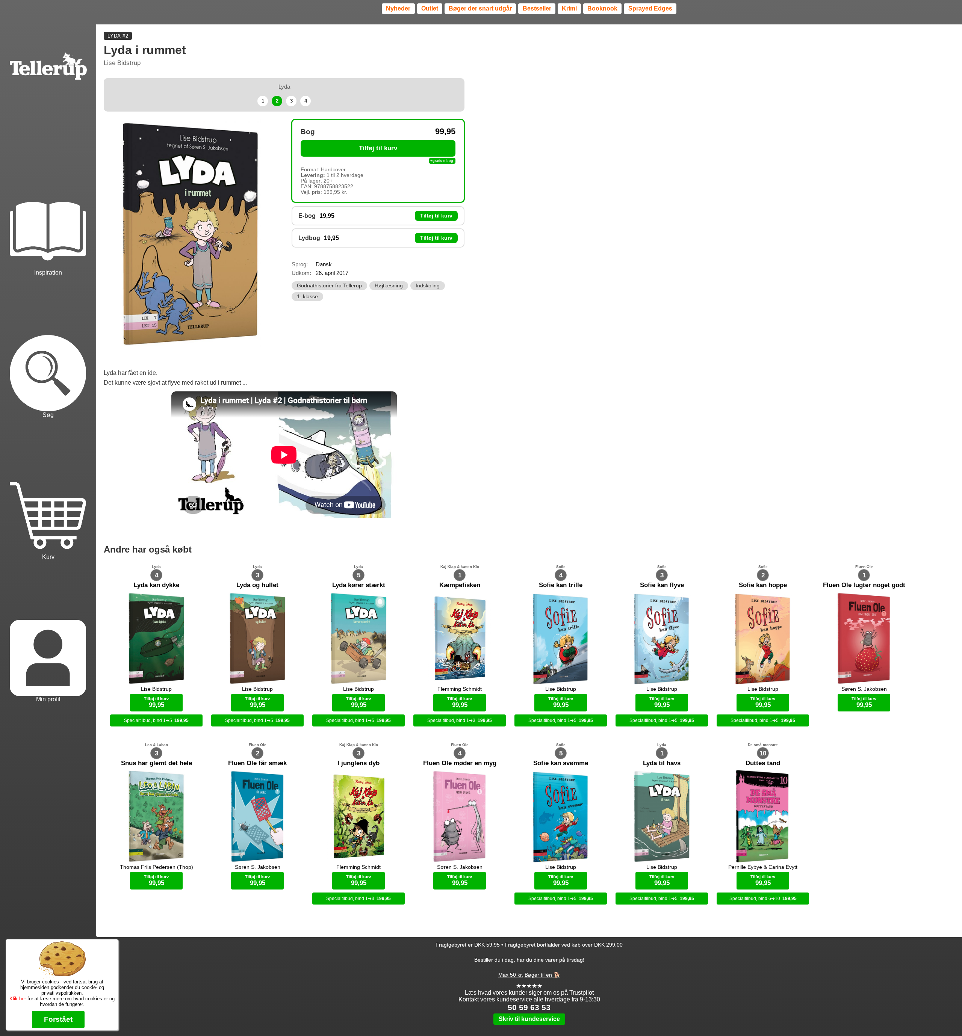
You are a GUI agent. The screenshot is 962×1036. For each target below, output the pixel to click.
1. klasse (307, 296)
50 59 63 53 (529, 1007)
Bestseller (537, 8)
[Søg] (48, 348)
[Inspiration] (48, 206)
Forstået (58, 1019)
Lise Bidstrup (122, 62)
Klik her (17, 998)
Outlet (429, 8)
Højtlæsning (389, 285)
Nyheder (398, 8)
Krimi (569, 8)
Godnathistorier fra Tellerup (329, 285)
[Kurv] (48, 490)
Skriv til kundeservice (529, 1019)
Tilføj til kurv (378, 148)
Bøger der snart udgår (480, 8)
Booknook (602, 8)
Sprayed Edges (650, 8)
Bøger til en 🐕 (542, 975)
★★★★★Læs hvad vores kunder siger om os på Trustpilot (529, 989)
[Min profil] (48, 632)
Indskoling (428, 285)
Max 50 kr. (510, 975)
